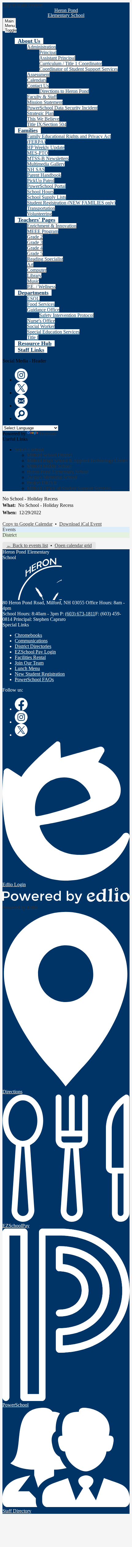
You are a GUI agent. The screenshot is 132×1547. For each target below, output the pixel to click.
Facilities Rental (30, 657)
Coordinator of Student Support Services (78, 69)
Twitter (21, 387)
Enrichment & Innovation (51, 225)
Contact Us (38, 85)
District (9, 535)
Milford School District (49, 455)
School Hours (40, 191)
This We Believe (43, 118)
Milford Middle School (49, 466)
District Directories (33, 646)
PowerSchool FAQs (34, 679)
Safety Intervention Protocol (66, 315)
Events (9, 529)
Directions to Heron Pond (64, 91)
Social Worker (41, 326)
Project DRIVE (42, 482)
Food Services (41, 304)
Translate (48, 433)
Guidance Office (43, 309)
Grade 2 (35, 236)
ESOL (33, 298)
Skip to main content (22, 5)
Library (34, 275)
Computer (36, 270)
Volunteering (39, 213)
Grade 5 (35, 253)
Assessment (38, 74)
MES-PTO (37, 153)
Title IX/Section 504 (46, 124)
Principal (47, 52)
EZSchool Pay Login (35, 651)
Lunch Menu (27, 668)
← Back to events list (27, 545)
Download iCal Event (80, 524)
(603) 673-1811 (80, 613)
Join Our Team (29, 662)
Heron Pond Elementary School (58, 471)
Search (21, 413)
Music (33, 281)
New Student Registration (40, 674)
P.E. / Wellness (41, 286)
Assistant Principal (57, 58)
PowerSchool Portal (46, 186)
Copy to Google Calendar (27, 524)
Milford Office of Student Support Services (69, 488)
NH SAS (36, 169)
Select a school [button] (29, 449)
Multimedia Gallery (46, 164)
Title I (32, 337)
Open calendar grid (73, 545)
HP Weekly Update (45, 147)
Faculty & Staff (42, 96)
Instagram (21, 375)
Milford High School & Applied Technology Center (77, 460)
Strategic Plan (40, 113)
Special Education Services (53, 331)
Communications (31, 640)
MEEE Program (42, 231)
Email (21, 400)
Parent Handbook (44, 175)
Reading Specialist (45, 259)
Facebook (21, 704)
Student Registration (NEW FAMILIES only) (71, 202)
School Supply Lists (46, 197)
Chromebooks (28, 635)
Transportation (41, 208)
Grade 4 (35, 248)
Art (30, 264)
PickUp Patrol (40, 180)
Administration (41, 46)
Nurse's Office (41, 320)
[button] (29, 41)
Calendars (36, 80)
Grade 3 (35, 242)
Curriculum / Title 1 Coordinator (70, 63)
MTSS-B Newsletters (48, 158)
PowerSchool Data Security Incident (62, 107)
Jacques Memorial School (52, 477)
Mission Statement (45, 102)
